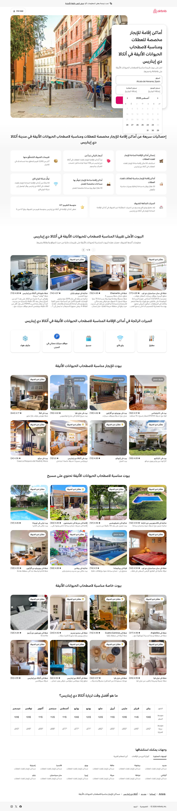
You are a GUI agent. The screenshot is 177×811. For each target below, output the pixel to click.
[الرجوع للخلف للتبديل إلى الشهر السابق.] (157, 98)
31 (148, 130)
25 (142, 125)
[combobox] (139, 81)
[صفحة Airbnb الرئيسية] (160, 11)
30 (153, 130)
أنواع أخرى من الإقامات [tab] (140, 756)
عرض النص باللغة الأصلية (74, 3)
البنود (135, 806)
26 (137, 125)
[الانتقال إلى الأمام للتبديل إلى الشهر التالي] (127, 98)
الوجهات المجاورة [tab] (160, 756)
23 (153, 125)
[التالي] (83, 250)
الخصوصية (144, 806)
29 (158, 130)
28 (127, 125)
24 (148, 125)
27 (132, 125)
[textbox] (150, 91)
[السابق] (93, 250)
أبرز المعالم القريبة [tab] (121, 756)
